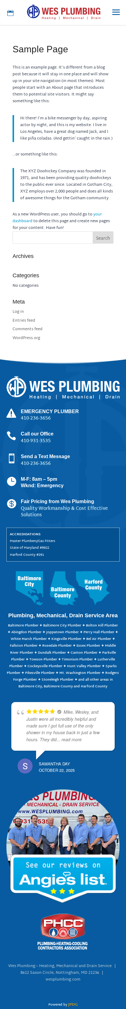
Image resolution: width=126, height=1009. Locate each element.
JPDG (73, 1004)
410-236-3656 (36, 464)
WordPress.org (26, 338)
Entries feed (24, 320)
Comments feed (28, 329)
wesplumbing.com (63, 979)
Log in (18, 312)
